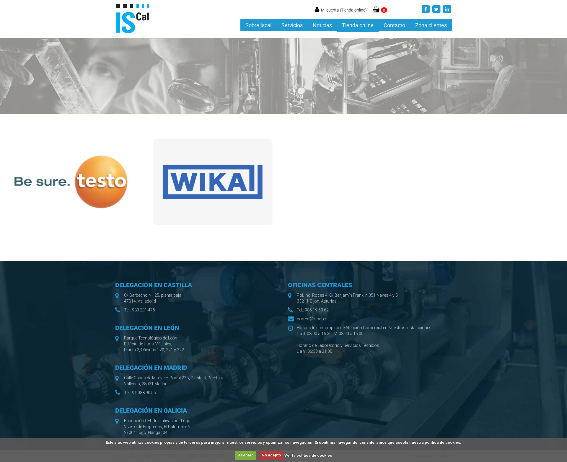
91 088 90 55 (144, 392)
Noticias (322, 25)
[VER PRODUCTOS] (70, 182)
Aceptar (245, 455)
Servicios (292, 25)
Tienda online (358, 25)
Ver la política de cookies (308, 455)
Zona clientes (431, 25)
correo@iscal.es (312, 318)
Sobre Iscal (258, 25)
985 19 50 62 (317, 310)
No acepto (271, 455)
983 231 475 (143, 310)
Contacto (394, 25)
